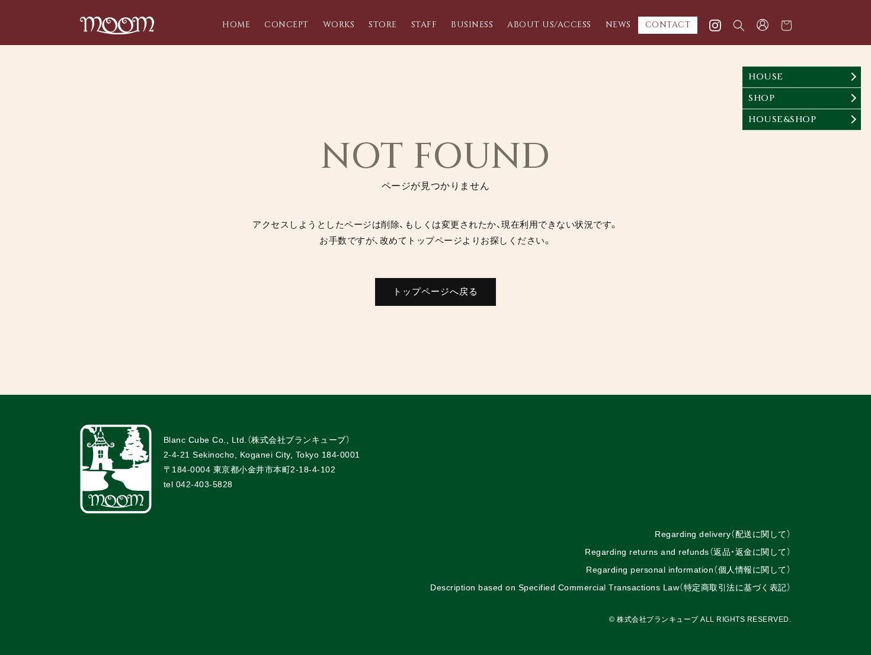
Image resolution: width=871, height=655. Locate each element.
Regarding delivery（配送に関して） (723, 534)
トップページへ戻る (435, 291)
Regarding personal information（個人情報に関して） (688, 569)
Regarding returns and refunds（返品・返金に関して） (688, 552)
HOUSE (765, 77)
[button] (739, 25)
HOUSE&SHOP (782, 119)
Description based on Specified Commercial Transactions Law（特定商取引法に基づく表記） (610, 587)
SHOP (761, 98)
